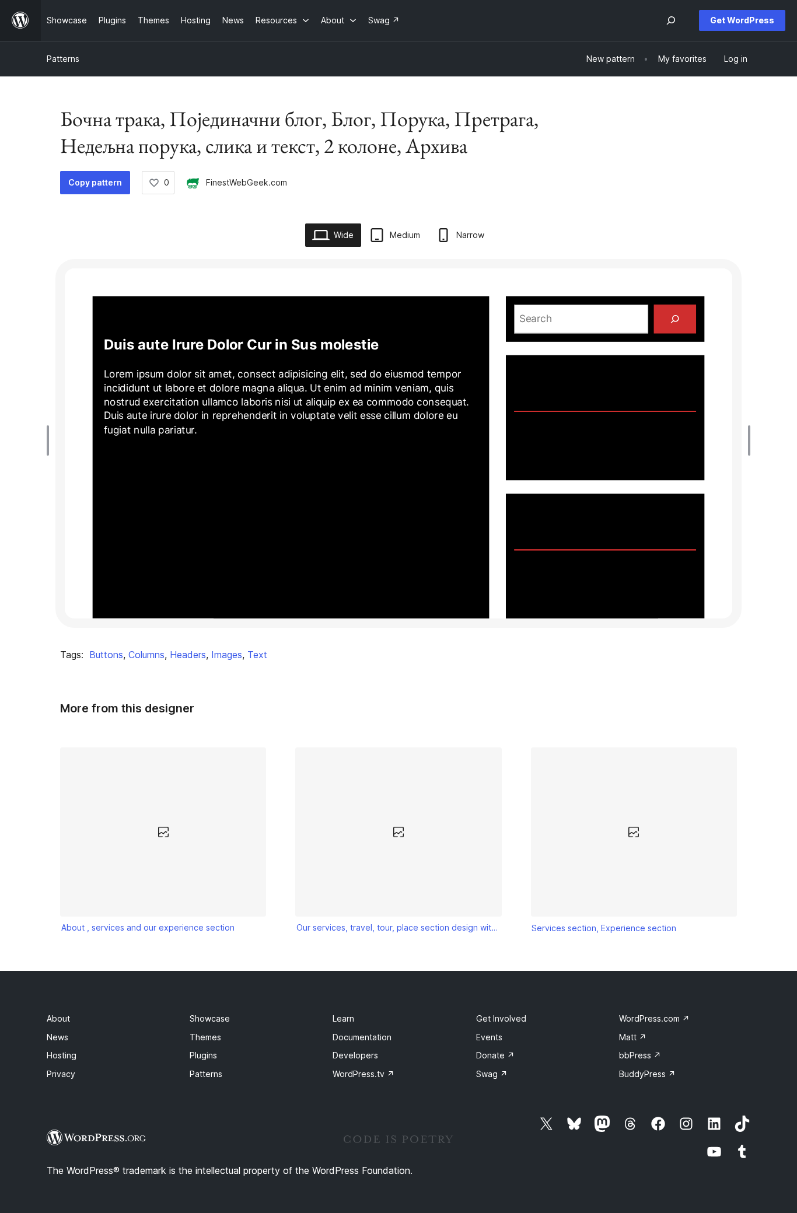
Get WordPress (742, 20)
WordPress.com (654, 1018)
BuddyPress (647, 1074)
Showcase (210, 1018)
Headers (188, 654)
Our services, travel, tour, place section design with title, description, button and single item (398, 927)
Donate (495, 1055)
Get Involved (501, 1018)
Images (226, 654)
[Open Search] (671, 20)
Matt (632, 1037)
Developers (355, 1055)
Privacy (61, 1074)
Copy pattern (95, 182)
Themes (205, 1037)
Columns (146, 654)
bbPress (640, 1055)
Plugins (203, 1055)
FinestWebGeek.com (246, 182)
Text (257, 654)
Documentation (362, 1037)
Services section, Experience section (604, 928)
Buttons (106, 654)
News (57, 1037)
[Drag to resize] (51, 440)
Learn (343, 1018)
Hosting (61, 1055)
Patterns (63, 59)
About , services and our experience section (148, 927)
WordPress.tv (363, 1074)
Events (489, 1037)
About (58, 1018)
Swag (492, 1074)
